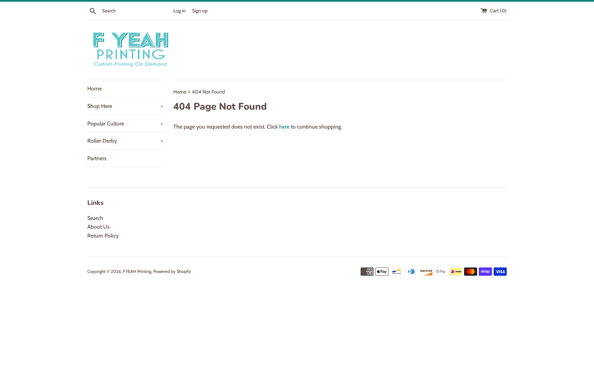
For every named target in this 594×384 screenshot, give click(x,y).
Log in (179, 11)
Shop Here (125, 106)
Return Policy (103, 235)
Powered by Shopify (172, 271)
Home (94, 88)
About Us (98, 226)
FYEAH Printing (137, 271)
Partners (97, 158)
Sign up (200, 11)
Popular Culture (125, 123)
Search (95, 218)
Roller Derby (125, 141)
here (284, 126)
